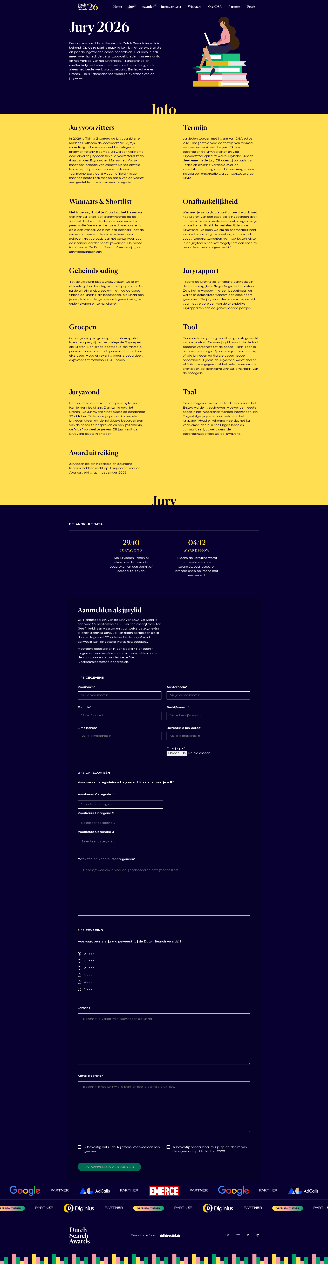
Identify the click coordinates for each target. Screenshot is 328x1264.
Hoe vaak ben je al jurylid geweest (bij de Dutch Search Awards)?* (130, 941)
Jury (132, 6)
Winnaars (194, 6)
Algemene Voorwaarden (135, 1147)
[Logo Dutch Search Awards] (88, 6)
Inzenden (147, 6)
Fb (227, 1235)
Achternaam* (177, 687)
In (248, 1235)
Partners (234, 6)
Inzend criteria (171, 6)
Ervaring (84, 1008)
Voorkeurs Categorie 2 (96, 813)
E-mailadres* (87, 728)
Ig (257, 1235)
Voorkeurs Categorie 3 (96, 832)
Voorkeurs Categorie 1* (96, 794)
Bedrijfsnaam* (178, 707)
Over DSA (215, 6)
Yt (238, 1235)
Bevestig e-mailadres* (184, 728)
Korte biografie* (90, 1076)
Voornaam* (86, 687)
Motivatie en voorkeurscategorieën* (106, 859)
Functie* (84, 707)
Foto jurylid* (176, 748)
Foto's (251, 6)
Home (117, 6)
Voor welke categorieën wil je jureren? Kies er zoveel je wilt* (126, 782)
